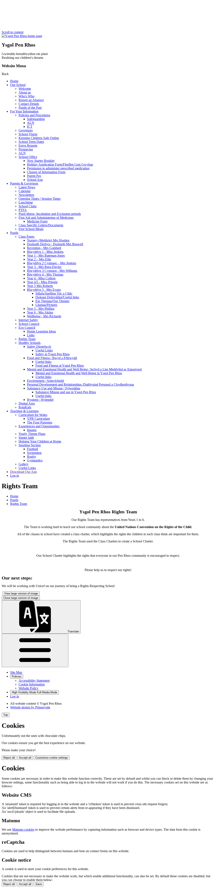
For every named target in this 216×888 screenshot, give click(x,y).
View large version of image (21, 593)
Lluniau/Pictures (46, 305)
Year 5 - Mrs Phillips (40, 308)
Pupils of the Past (30, 107)
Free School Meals (31, 229)
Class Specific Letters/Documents (41, 225)
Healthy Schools (29, 343)
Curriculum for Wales (33, 415)
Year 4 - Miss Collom (41, 278)
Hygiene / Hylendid (40, 399)
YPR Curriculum (38, 418)
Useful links (43, 362)
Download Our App (23, 472)
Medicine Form (37, 221)
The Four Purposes (39, 422)
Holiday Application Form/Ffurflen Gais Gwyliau (60, 164)
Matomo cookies (23, 829)
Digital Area (27, 403)
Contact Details (29, 104)
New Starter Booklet (40, 160)
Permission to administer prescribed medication (58, 168)
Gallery (23, 464)
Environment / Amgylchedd (45, 380)
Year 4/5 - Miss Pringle (42, 282)
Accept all (25, 757)
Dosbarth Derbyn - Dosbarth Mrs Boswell (55, 244)
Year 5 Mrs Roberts (40, 286)
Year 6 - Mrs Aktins (40, 312)
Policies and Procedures (34, 115)
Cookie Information (32, 684)
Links (31, 335)
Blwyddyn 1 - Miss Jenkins (45, 252)
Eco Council (27, 327)
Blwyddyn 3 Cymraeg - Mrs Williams (52, 270)
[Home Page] (22, 36)
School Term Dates (31, 142)
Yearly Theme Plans (32, 434)
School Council (29, 324)
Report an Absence (31, 100)
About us (25, 92)
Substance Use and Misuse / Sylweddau (53, 388)
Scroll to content (12, 32)
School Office (28, 157)
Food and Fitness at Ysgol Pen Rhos (59, 365)
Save (38, 884)
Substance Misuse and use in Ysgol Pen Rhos (65, 392)
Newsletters (26, 195)
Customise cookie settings (51, 757)
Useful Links (44, 350)
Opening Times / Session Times (40, 198)
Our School (18, 85)
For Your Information (24, 111)
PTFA (23, 210)
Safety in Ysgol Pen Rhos (52, 354)
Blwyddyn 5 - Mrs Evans (44, 289)
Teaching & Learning (24, 411)
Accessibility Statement (34, 680)
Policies (17, 676)
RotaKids (25, 407)
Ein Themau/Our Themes (52, 301)
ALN (30, 123)
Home (14, 81)
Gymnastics (35, 460)
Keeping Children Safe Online (39, 138)
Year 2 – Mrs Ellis (39, 259)
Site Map (16, 672)
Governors (26, 130)
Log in (14, 475)
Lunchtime (26, 202)
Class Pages (26, 236)
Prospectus (26, 149)
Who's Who (26, 96)
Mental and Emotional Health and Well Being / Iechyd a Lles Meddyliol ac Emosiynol (84, 369)
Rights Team (27, 339)
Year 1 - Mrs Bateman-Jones (46, 255)
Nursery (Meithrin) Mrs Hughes (48, 240)
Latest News (27, 187)
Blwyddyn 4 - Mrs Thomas (45, 274)
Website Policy (28, 688)
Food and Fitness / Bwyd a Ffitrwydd (52, 358)
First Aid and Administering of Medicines (46, 217)
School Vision (28, 134)
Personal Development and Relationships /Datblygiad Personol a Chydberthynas (80, 384)
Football (32, 449)
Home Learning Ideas (41, 331)
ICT (29, 126)
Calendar (25, 191)
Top (5, 714)
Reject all (9, 757)
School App (35, 179)
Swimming (34, 453)
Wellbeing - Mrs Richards (44, 316)
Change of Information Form (46, 172)
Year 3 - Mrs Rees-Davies (44, 267)
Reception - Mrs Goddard (44, 248)
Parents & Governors (24, 183)
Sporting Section (30, 445)
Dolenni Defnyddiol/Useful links (57, 297)
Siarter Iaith (26, 437)
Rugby (31, 456)
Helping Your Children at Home (40, 441)
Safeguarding (36, 119)
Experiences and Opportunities (39, 426)
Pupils (14, 233)
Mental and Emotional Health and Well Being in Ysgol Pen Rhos (78, 373)
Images (31, 430)
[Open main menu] (35, 650)
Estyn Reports (28, 145)
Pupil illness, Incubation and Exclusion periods (50, 214)
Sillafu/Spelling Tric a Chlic (53, 293)
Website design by (30, 707)
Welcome (25, 88)
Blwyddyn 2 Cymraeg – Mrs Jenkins (51, 263)
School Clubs (27, 206)
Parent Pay (34, 176)
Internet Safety (28, 320)
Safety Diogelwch (39, 346)
